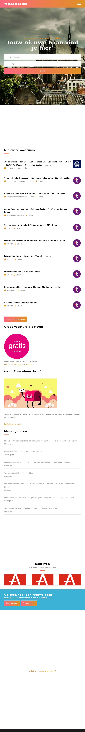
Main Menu (79, 3)
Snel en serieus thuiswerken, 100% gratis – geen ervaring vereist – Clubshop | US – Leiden (39, 498)
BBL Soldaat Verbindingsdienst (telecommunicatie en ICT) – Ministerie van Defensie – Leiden (40, 441)
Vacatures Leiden (15, 3)
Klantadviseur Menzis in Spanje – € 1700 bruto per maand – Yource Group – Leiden (37, 462)
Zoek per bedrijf (29, 603)
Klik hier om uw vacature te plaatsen (18, 364)
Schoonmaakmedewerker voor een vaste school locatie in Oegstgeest (31, 508)
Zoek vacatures (12, 603)
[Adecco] (15, 580)
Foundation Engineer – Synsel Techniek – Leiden (23, 452)
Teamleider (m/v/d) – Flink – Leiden (18, 473)
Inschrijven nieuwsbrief (13, 424)
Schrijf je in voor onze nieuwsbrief (42, 671)
